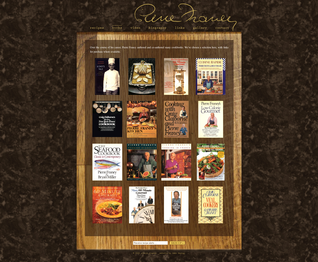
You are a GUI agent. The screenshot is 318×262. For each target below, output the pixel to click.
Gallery (200, 28)
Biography (157, 28)
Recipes (97, 28)
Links (180, 28)
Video (135, 28)
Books (117, 28)
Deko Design (178, 253)
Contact (222, 28)
